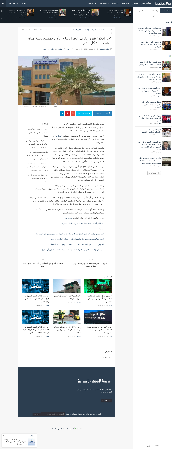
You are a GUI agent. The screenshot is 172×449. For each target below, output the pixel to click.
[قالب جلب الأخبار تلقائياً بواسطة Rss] (64, 428)
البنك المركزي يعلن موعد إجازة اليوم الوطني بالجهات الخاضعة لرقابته (77, 239)
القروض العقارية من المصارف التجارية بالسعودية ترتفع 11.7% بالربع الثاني (76, 244)
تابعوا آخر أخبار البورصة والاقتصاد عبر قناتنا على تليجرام (83, 223)
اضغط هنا (68, 218)
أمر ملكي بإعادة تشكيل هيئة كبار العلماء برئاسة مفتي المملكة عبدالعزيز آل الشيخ (73, 250)
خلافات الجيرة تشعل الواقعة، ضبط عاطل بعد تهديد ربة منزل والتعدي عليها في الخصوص (149, 30)
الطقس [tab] (141, 10)
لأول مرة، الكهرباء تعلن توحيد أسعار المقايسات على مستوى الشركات (151, 44)
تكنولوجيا (91, 3)
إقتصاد (114, 3)
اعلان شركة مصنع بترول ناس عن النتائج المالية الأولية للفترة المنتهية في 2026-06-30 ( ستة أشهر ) (37, 166)
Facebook (106, 358)
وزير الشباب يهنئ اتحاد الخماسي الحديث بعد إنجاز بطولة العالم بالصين (150, 118)
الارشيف (101, 29)
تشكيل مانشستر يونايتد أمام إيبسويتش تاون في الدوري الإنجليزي (151, 104)
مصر (134, 3)
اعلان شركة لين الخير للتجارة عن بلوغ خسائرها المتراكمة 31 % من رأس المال (36, 298)
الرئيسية (109, 29)
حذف (45, 49)
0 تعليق (77, 49)
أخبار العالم (145, 3)
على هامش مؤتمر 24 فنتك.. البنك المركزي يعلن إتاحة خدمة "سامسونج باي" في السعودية (70, 234)
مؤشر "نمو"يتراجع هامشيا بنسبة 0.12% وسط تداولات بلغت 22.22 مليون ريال (99, 330)
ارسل (68, 49)
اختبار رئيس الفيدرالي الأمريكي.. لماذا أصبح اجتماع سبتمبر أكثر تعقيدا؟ (38, 132)
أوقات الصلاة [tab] (154, 10)
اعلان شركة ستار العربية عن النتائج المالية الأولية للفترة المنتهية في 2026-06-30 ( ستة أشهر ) (37, 144)
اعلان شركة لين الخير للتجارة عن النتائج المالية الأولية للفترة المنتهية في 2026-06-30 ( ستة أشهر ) (36, 330)
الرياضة (125, 3)
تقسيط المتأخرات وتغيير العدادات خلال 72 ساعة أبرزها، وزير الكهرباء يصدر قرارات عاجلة (149, 77)
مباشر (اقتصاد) (77, 29)
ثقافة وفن (103, 3)
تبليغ (52, 49)
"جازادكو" (58, 136)
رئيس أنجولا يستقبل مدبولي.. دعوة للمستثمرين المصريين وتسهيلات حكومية (149, 90)
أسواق (93, 29)
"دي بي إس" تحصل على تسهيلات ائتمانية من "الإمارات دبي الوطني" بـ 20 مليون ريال (15, 442)
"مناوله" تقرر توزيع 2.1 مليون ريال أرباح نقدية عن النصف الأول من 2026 (67, 330)
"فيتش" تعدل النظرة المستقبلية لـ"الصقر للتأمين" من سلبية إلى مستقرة (99, 298)
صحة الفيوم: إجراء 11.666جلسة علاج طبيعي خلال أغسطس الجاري (17, 12)
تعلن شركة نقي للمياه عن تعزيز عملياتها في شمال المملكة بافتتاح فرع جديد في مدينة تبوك (37, 155)
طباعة (60, 49)
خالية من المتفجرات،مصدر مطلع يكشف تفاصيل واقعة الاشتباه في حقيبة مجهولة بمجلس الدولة (150, 160)
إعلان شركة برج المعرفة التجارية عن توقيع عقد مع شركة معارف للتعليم (37, 178)
